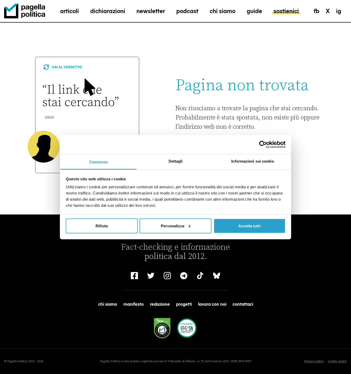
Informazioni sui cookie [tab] (252, 161)
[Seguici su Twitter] (151, 275)
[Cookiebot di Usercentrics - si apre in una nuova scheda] (263, 144)
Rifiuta (102, 225)
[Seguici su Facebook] (134, 275)
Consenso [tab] (98, 162)
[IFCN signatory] (162, 328)
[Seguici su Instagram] (167, 275)
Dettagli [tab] (176, 161)
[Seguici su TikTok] (200, 275)
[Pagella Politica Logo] (24, 11)
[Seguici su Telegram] (184, 275)
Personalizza (172, 225)
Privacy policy (314, 361)
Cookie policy (337, 361)
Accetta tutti (249, 225)
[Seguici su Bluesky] (216, 275)
